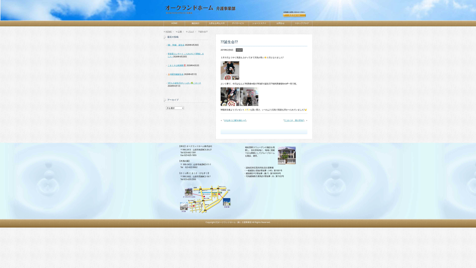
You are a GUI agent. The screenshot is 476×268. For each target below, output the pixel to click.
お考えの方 (217, 23)
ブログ (239, 50)
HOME (174, 23)
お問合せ (297, 15)
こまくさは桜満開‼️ (177, 65)
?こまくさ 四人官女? (294, 120)
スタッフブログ (302, 23)
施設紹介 (196, 23)
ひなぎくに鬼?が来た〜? (235, 120)
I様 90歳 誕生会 (176, 45)
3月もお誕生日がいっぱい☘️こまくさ (184, 83)
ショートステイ (259, 23)
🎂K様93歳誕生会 (176, 74)
